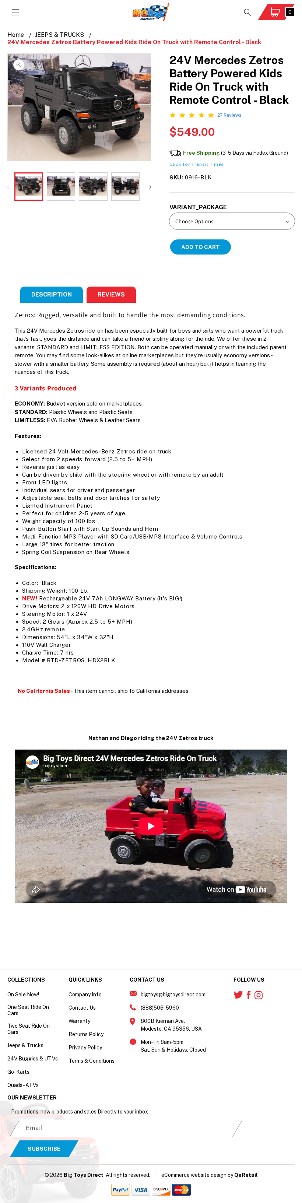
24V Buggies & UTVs (32, 1059)
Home (15, 34)
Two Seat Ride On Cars (28, 1029)
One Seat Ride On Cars (28, 1010)
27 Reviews (229, 115)
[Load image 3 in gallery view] (93, 186)
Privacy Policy (85, 1048)
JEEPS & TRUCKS (59, 34)
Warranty (79, 1021)
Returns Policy (86, 1034)
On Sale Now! (23, 994)
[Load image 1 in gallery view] (28, 186)
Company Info (85, 994)
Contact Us (82, 1008)
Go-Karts (18, 1072)
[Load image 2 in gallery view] (61, 186)
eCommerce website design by (197, 1175)
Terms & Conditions (92, 1061)
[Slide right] (150, 186)
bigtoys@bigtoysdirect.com (173, 994)
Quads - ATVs (23, 1085)
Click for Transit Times (196, 164)
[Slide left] (8, 186)
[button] (15, 12)
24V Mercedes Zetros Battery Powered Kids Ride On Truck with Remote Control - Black (134, 42)
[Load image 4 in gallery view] (125, 186)
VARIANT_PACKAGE (198, 207)
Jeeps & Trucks (25, 1045)
